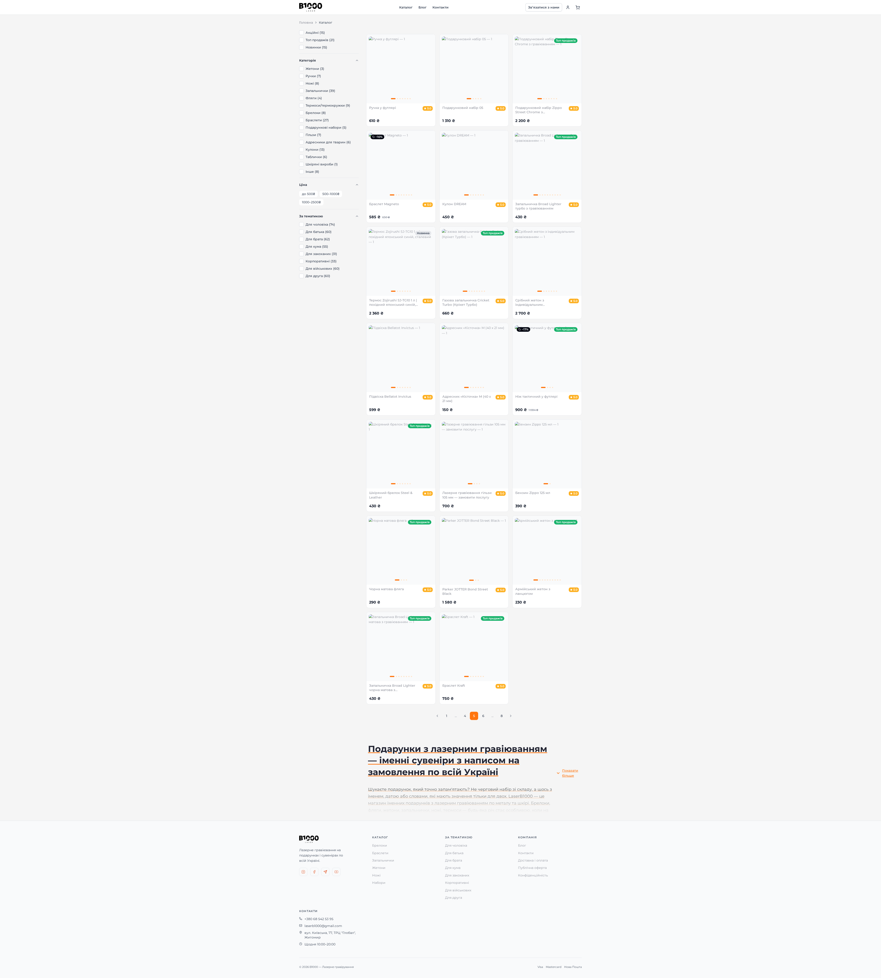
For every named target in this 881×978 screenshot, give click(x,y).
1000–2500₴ (311, 202)
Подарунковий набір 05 (462, 108)
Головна (306, 22)
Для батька (454, 853)
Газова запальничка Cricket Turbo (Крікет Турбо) (465, 302)
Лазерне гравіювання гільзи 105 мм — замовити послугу (467, 495)
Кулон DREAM (454, 204)
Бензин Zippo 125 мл (532, 493)
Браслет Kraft (453, 685)
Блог (422, 7)
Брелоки (379, 845)
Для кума (452, 868)
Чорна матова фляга (386, 589)
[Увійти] (568, 7)
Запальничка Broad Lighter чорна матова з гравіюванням (392, 687)
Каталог (406, 7)
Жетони (378, 868)
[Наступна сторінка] (511, 716)
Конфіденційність (533, 875)
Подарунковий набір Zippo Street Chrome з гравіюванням (538, 110)
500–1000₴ (330, 194)
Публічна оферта (532, 868)
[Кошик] (578, 7)
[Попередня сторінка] (437, 716)
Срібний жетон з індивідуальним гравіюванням (529, 302)
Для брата (453, 860)
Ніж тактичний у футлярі (536, 396)
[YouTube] (336, 872)
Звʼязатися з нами (543, 7)
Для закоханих (457, 875)
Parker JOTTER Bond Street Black (465, 591)
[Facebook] (314, 872)
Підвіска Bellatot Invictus (390, 396)
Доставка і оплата (533, 860)
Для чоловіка (456, 845)
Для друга (453, 898)
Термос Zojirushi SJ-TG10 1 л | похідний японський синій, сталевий (393, 302)
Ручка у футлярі (382, 108)
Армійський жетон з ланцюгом (532, 591)
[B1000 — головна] (310, 7)
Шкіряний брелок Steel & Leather (391, 495)
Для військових (458, 890)
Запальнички (383, 860)
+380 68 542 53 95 (318, 919)
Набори (378, 883)
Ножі (376, 875)
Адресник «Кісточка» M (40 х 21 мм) (466, 398)
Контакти (440, 7)
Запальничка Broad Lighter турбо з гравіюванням (538, 206)
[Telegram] (325, 872)
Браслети (380, 853)
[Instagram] (303, 872)
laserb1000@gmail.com (323, 926)
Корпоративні (457, 883)
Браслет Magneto (384, 204)
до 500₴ (308, 194)
